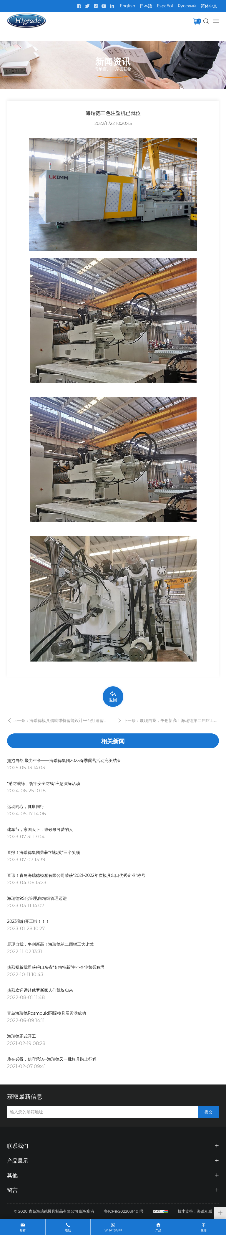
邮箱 (23, 1230)
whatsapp (113, 1230)
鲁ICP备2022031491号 (124, 1210)
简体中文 (209, 6)
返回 (113, 699)
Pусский (187, 6)
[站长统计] (160, 1211)
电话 (68, 1230)
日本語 (146, 6)
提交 (209, 1112)
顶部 (204, 1230)
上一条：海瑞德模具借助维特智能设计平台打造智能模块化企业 (60, 721)
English (127, 6)
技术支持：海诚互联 (195, 1210)
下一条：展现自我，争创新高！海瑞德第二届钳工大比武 (170, 721)
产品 (158, 1230)
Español (165, 6)
